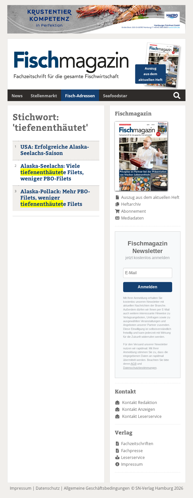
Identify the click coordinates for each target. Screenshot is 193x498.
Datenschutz (48, 488)
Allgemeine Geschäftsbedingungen (97, 488)
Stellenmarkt (44, 96)
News (17, 96)
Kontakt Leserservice (142, 416)
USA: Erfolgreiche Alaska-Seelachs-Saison (54, 150)
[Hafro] (96, 32)
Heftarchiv (131, 204)
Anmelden (147, 287)
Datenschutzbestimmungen (140, 367)
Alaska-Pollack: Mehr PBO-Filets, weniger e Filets (55, 197)
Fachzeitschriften (137, 443)
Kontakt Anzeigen (138, 409)
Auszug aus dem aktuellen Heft (150, 197)
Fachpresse (132, 450)
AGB (133, 363)
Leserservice (133, 457)
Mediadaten (132, 218)
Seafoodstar (115, 96)
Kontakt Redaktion (139, 402)
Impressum (132, 464)
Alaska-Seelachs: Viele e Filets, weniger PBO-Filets (52, 172)
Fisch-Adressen (80, 96)
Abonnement (133, 211)
